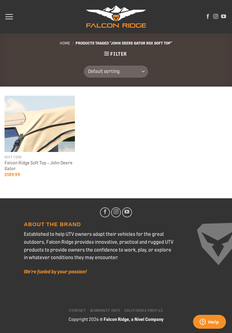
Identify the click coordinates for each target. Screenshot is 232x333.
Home (65, 43)
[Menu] (9, 16)
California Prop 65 (143, 310)
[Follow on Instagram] (215, 16)
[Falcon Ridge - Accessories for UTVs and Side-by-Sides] (116, 17)
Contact (77, 310)
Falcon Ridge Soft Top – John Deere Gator (38, 165)
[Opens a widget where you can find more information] (209, 322)
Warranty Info (105, 310)
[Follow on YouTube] (223, 16)
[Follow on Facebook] (207, 16)
